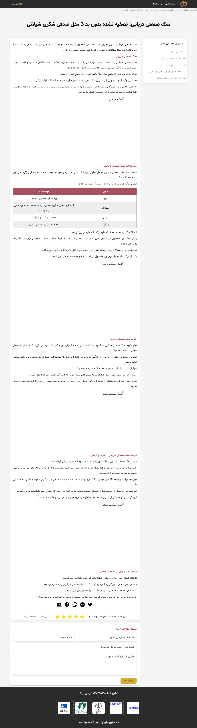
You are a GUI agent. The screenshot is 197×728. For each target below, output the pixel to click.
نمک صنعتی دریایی (178, 52)
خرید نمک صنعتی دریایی (175, 65)
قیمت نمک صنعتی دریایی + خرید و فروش (168, 71)
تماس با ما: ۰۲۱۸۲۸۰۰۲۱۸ (105, 693)
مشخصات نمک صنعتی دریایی (173, 58)
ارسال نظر (129, 681)
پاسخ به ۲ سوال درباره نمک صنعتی (171, 78)
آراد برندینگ (157, 4)
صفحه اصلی (170, 4)
